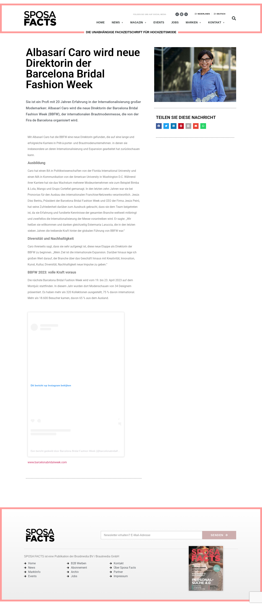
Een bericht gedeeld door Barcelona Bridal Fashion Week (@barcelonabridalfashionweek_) (82, 451)
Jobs (175, 22)
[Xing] (177, 14)
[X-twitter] (186, 14)
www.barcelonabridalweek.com (47, 462)
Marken (192, 22)
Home (100, 22)
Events (158, 22)
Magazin (136, 22)
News (116, 22)
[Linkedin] (181, 14)
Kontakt (214, 22)
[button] (234, 18)
